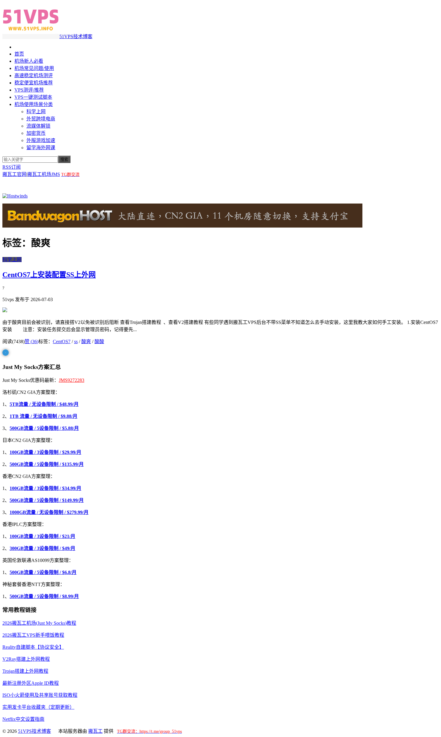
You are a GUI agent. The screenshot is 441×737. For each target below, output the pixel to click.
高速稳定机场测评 (33, 75)
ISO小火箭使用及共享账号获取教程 (39, 695)
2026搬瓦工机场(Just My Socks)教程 (39, 623)
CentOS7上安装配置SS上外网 (49, 275)
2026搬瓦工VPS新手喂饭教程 (33, 635)
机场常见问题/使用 (34, 68)
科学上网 (36, 111)
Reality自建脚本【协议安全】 (33, 647)
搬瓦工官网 (14, 174)
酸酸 (99, 341)
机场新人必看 (28, 61)
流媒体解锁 (38, 125)
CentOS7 (61, 341)
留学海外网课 (40, 147)
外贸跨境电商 (40, 118)
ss (76, 341)
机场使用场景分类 (33, 104)
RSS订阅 (11, 167)
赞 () (31, 341)
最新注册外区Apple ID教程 (30, 683)
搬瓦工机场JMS (43, 174)
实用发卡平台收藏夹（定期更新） (38, 707)
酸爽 (86, 341)
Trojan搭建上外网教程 (25, 671)
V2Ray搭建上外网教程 (26, 659)
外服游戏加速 (40, 140)
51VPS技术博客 (75, 36)
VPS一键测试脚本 (33, 97)
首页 (19, 53)
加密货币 (36, 133)
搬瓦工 (95, 731)
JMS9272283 (71, 380)
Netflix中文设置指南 (23, 719)
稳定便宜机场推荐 (33, 82)
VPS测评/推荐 (29, 89)
